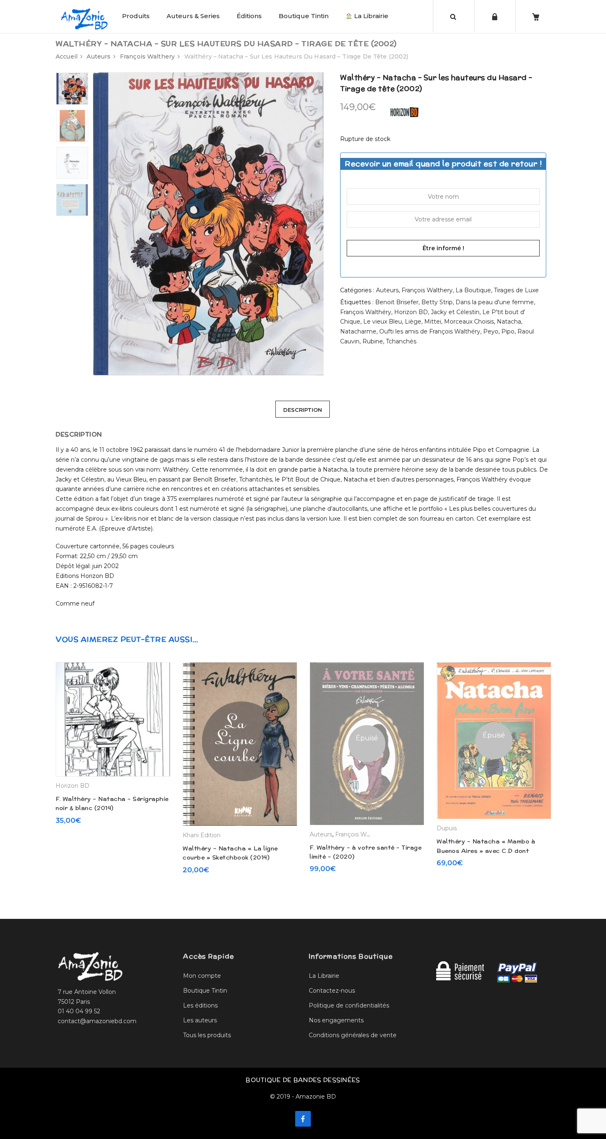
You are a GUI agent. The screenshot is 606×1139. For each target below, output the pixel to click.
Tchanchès (401, 341)
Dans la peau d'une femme (495, 302)
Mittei (432, 321)
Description (302, 409)
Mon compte (202, 975)
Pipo (507, 331)
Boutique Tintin (304, 16)
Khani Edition (202, 835)
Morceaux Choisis (469, 321)
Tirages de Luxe (516, 290)
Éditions (249, 16)
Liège (413, 321)
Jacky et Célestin (455, 312)
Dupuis (447, 828)
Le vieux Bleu (382, 321)
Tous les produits (207, 1035)
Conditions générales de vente (353, 1035)
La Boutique (473, 290)
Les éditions (200, 1005)
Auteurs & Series (193, 16)
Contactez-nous (332, 990)
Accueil (67, 56)
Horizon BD (411, 312)
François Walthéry (365, 312)
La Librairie (370, 16)
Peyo (490, 331)
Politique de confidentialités (349, 1005)
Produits (136, 16)
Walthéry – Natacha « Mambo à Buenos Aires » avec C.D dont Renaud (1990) (486, 850)
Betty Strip (437, 302)
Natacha (509, 321)
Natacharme (358, 331)
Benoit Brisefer (396, 302)
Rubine (372, 341)
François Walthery (147, 56)
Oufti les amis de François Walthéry (429, 331)
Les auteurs (200, 1020)
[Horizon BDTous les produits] (404, 111)
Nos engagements (336, 1020)
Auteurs (98, 56)
